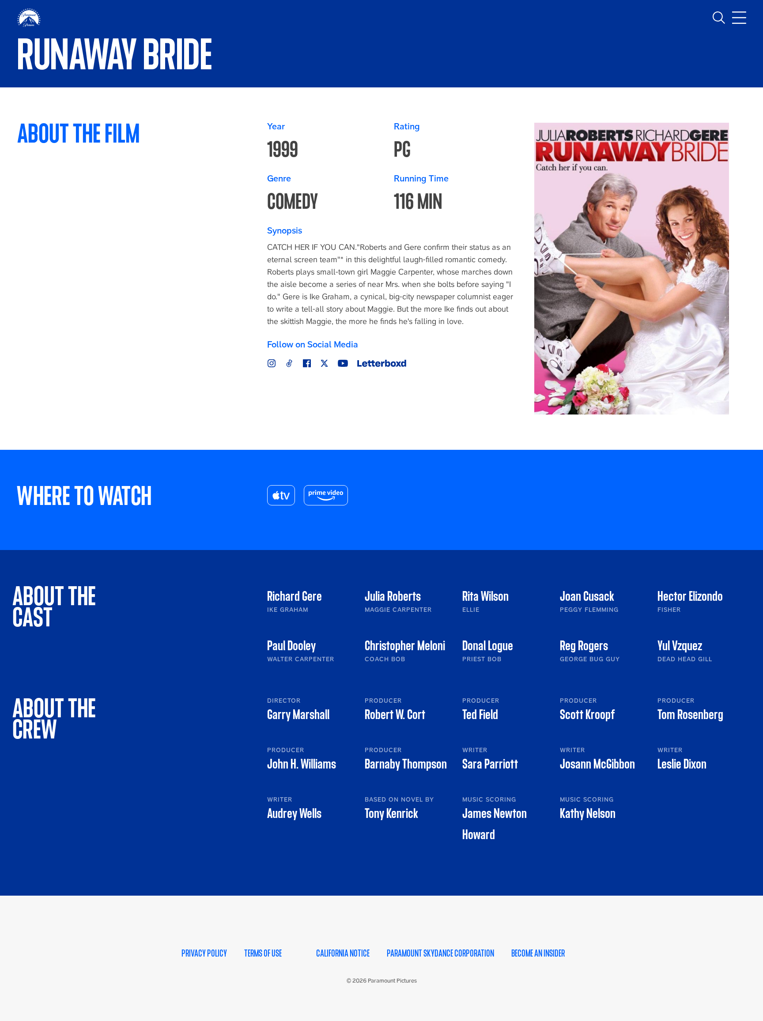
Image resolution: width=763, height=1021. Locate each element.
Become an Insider (538, 953)
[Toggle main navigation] (739, 18)
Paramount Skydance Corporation (440, 953)
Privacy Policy (204, 953)
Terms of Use (263, 953)
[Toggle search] (719, 18)
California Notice (343, 953)
